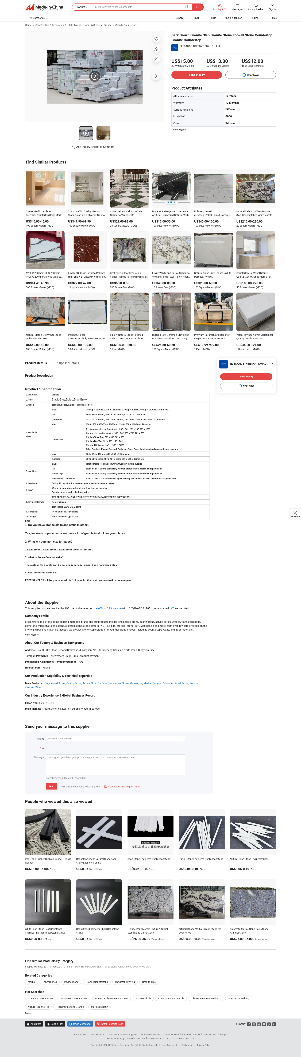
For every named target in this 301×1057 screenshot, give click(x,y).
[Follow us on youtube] (264, 1023)
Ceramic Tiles (33, 687)
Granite (107, 25)
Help (213, 18)
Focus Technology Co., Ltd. (126, 1045)
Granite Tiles (149, 982)
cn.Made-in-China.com (183, 1038)
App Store (34, 1023)
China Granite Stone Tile (171, 998)
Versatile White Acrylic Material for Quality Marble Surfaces (254, 336)
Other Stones (50, 982)
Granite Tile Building (238, 998)
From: (41, 738)
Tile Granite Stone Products (206, 998)
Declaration (187, 1045)
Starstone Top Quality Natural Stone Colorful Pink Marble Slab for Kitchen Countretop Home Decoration (87, 213)
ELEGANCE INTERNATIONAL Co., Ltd (200, 46)
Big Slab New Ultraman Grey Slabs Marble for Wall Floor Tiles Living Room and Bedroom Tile (170, 337)
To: (42, 748)
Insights (224, 1034)
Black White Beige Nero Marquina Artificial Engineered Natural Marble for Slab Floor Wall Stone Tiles (171, 213)
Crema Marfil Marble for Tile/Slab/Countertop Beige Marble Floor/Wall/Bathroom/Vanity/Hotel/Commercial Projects (45, 213)
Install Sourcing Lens (112, 1023)
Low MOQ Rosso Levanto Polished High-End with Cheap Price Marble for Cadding (86, 275)
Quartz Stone (73, 683)
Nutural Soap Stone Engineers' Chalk (249, 859)
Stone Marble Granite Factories (111, 998)
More (28, 1013)
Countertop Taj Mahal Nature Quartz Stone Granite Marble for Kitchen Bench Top (253, 275)
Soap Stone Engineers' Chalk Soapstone (149, 859)
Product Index (210, 1034)
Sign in (272, 9)
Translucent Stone (118, 683)
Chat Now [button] (253, 75)
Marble (148, 683)
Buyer (196, 18)
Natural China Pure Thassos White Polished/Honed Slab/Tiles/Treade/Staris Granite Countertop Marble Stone (212, 275)
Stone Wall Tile (143, 998)
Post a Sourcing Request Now (122, 786)
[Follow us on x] (254, 1023)
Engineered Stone (55, 683)
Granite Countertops (126, 25)
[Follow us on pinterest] (269, 1023)
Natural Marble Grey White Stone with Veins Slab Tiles (43, 336)
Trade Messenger (80, 1023)
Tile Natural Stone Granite (70, 1006)
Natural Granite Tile (38, 1006)
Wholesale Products (150, 1034)
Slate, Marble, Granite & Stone (84, 25)
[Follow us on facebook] (249, 1023)
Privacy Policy (203, 1045)
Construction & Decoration (49, 25)
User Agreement (169, 1045)
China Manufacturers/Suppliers (122, 1034)
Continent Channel (191, 1034)
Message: (39, 757)
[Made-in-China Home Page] (44, 7)
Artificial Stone (179, 683)
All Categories (37, 18)
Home (28, 25)
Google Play (55, 1023)
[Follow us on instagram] (259, 1023)
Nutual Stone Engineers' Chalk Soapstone (201, 859)
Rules (274, 18)
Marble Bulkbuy (99, 1006)
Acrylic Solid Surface (95, 683)
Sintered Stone (161, 683)
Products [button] (81, 7)
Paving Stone (71, 982)
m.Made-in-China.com (158, 1038)
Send (51, 786)
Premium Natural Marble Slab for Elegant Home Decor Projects (212, 336)
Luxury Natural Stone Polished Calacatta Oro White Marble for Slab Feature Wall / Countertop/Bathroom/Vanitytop (128, 337)
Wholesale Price (171, 1034)
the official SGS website (108, 608)
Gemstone (136, 683)
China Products (97, 1034)
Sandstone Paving (125, 982)
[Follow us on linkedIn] (274, 1023)
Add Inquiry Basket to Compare (95, 147)
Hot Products (80, 1034)
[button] (187, 6)
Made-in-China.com (135, 1038)
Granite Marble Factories (74, 998)
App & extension (233, 18)
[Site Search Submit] (198, 7)
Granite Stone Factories (40, 998)
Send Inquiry (197, 74)
